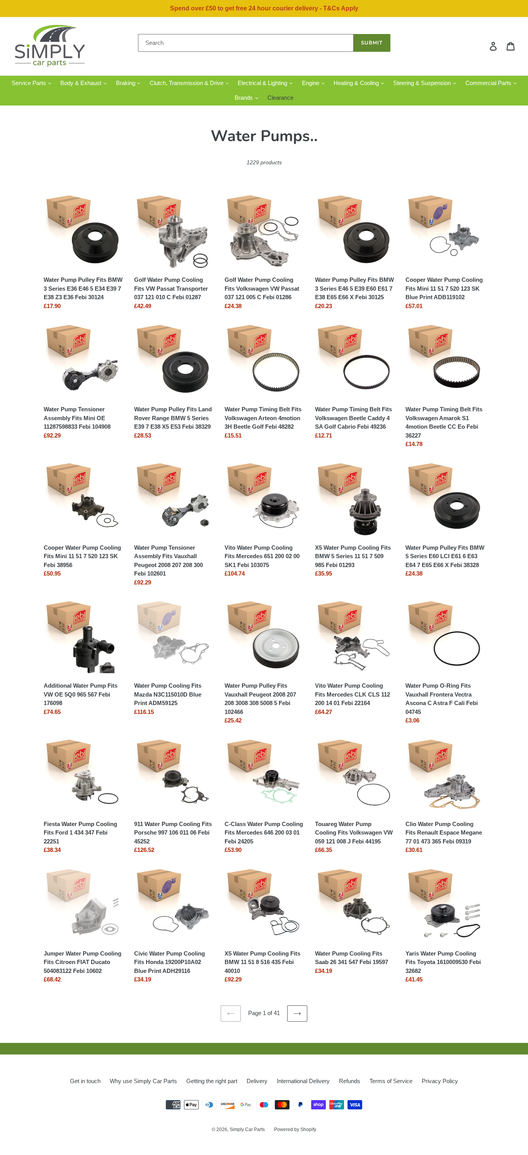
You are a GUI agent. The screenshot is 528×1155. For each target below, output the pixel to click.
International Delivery (303, 1081)
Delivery (257, 1081)
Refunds (349, 1081)
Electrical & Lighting (263, 83)
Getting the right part (211, 1081)
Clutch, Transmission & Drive (187, 83)
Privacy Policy (440, 1081)
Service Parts (30, 83)
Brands (244, 97)
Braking (126, 83)
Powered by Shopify (295, 1129)
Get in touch (85, 1081)
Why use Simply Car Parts (143, 1081)
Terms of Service (391, 1081)
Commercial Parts (489, 83)
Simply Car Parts (247, 1129)
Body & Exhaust (81, 83)
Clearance (280, 97)
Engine (311, 83)
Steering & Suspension (422, 83)
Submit (372, 42)
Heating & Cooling (357, 83)
